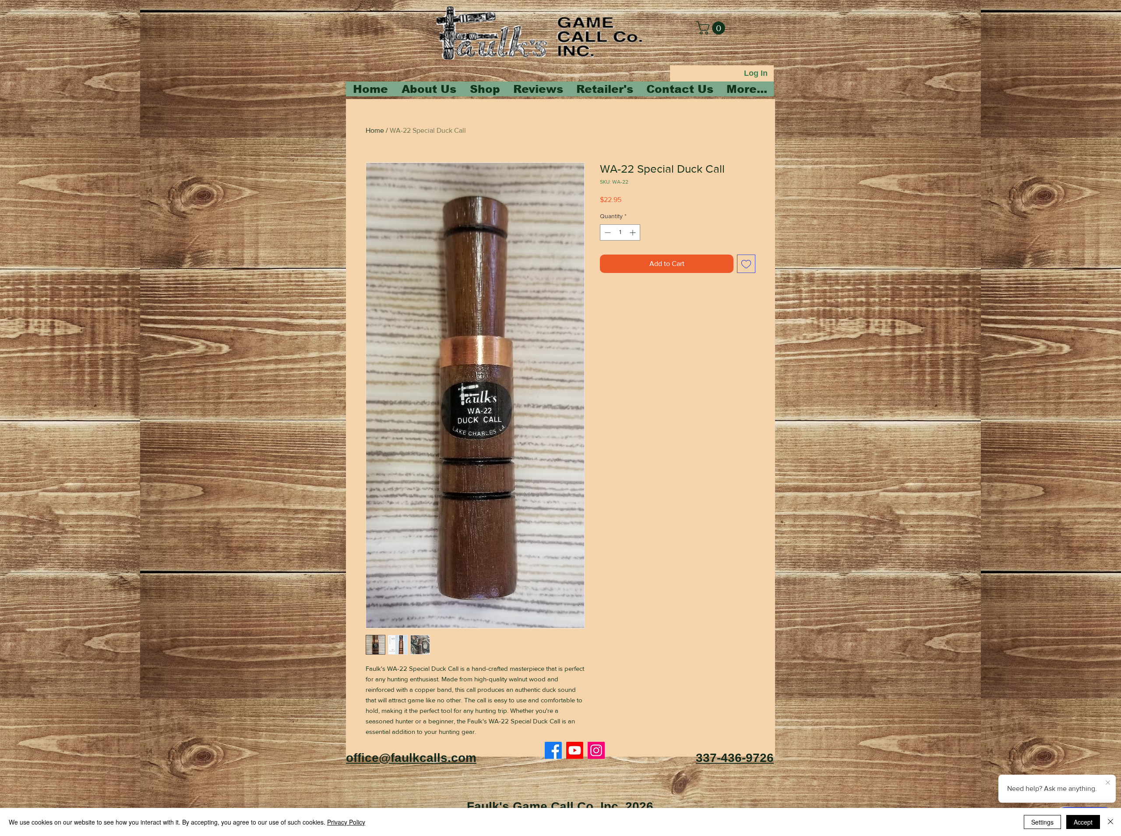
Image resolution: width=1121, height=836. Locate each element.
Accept (1083, 822)
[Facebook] (553, 750)
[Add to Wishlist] (746, 264)
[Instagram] (596, 750)
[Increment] (633, 232)
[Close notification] (1107, 783)
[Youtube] (574, 750)
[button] (712, 28)
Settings (1042, 822)
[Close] (1110, 822)
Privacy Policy (346, 822)
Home (375, 130)
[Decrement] (606, 232)
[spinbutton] (620, 232)
